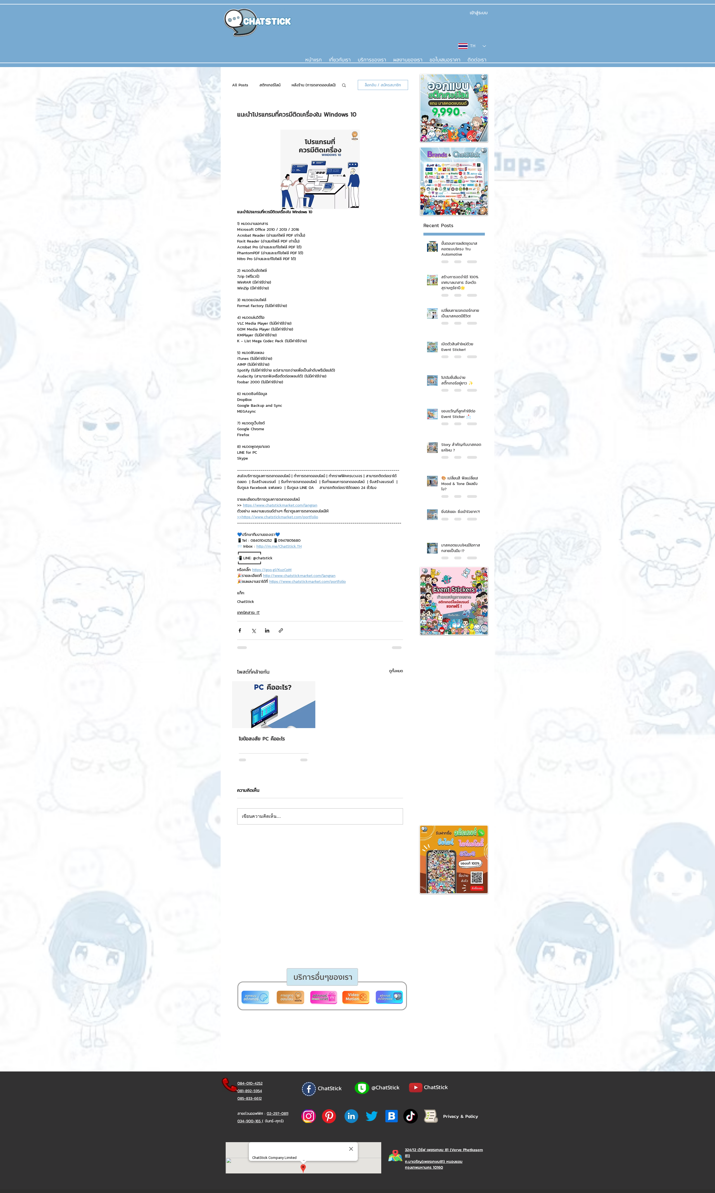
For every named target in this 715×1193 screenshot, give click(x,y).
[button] (336, 662)
